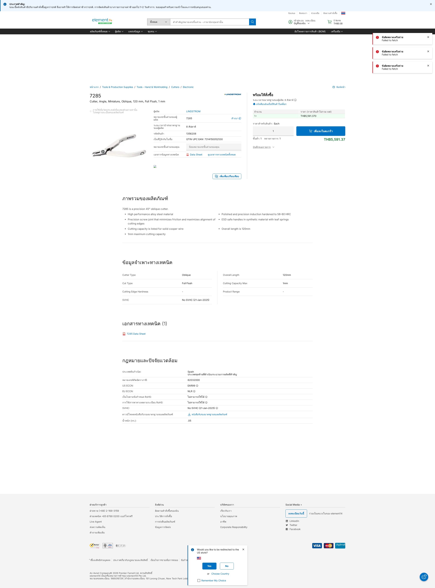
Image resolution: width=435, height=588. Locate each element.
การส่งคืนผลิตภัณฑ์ (165, 521)
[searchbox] (209, 22)
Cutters (175, 87)
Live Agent (96, 521)
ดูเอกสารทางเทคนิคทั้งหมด (222, 154)
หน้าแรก (94, 87)
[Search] (252, 22)
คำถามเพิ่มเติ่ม (97, 532)
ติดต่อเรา (303, 13)
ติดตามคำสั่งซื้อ (330, 13)
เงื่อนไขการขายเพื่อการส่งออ (164, 560)
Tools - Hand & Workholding (152, 87)
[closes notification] (431, 4)
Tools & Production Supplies (117, 87)
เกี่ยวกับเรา (226, 510)
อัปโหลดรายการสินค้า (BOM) (310, 31)
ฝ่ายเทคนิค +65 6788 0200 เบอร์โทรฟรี (111, 516)
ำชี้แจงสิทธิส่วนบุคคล (100, 560)
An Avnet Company (100, 573)
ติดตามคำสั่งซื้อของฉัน (167, 510)
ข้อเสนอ (291, 13)
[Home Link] (102, 22)
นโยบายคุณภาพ (228, 516)
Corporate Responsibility (233, 527)
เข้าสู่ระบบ (299, 20)
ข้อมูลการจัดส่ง (163, 527)
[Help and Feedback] (424, 577)
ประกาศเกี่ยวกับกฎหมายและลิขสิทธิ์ (130, 560)
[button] (99, 31)
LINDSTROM (193, 111)
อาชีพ (223, 521)
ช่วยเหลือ (315, 13)
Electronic (188, 87)
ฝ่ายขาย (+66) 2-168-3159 (104, 510)
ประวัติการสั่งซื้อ (163, 516)
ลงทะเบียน (310, 20)
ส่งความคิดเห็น (97, 527)
